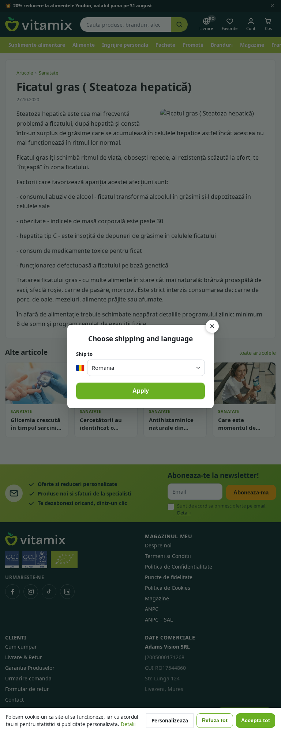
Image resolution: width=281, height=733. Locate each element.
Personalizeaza (169, 720)
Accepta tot (255, 720)
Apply (140, 391)
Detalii (128, 724)
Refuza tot (215, 720)
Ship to (84, 354)
